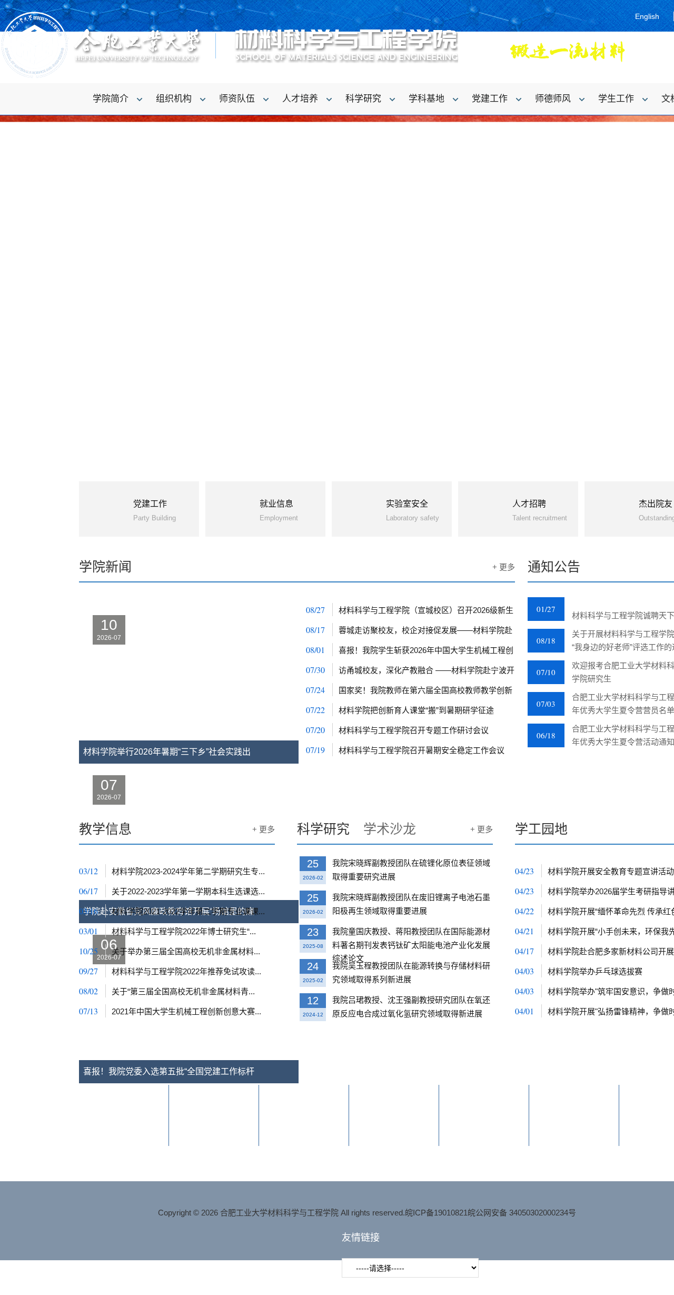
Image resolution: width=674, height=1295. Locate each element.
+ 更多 (503, 566)
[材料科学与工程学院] (229, 76)
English (647, 16)
